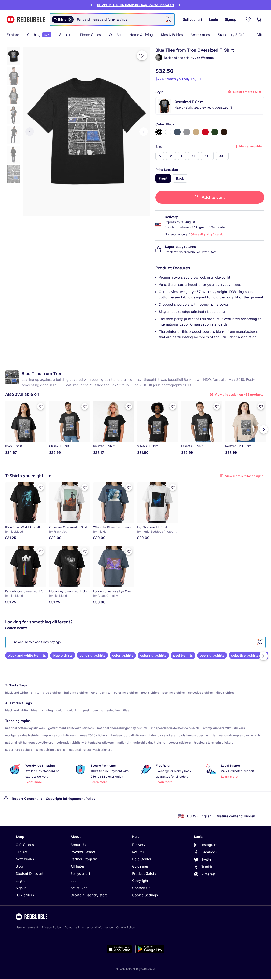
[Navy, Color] (177, 132)
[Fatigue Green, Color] (214, 132)
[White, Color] (168, 132)
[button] (135, 5)
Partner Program (84, 859)
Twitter (207, 859)
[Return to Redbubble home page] (26, 19)
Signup (21, 888)
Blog (19, 866)
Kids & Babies (172, 35)
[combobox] (112, 19)
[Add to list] (142, 55)
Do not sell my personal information (88, 927)
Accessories (200, 35)
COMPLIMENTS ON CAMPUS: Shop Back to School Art (135, 5)
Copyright (140, 881)
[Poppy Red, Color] (205, 132)
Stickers (65, 35)
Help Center (141, 859)
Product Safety (144, 873)
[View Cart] (259, 19)
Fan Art (22, 852)
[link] (26, 655)
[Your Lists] (248, 19)
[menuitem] (13, 35)
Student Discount (29, 873)
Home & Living (141, 35)
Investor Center (83, 852)
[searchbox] (135, 642)
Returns (138, 852)
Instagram (209, 845)
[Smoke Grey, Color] (186, 132)
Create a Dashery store (89, 895)
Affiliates (78, 866)
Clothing (38, 35)
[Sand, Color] (196, 132)
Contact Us (141, 888)
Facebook (209, 852)
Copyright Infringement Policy (70, 798)
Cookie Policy (125, 927)
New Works (25, 859)
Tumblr (206, 867)
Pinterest (208, 874)
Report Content (25, 798)
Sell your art (80, 873)
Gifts (260, 35)
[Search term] (168, 19)
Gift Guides (25, 845)
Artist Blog (79, 888)
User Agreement (27, 927)
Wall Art (115, 35)
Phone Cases (90, 35)
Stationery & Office (233, 35)
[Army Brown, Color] (224, 132)
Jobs (74, 881)
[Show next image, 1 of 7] (143, 131)
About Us (78, 845)
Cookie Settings (145, 895)
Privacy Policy (51, 927)
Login (20, 881)
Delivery (138, 845)
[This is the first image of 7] (29, 131)
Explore (13, 35)
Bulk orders (25, 895)
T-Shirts (11, 685)
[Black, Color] (158, 132)
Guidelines (140, 866)
